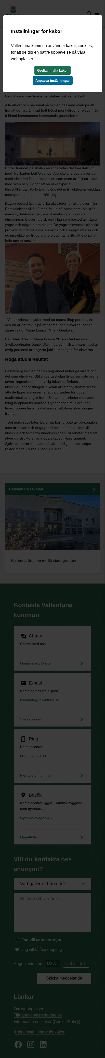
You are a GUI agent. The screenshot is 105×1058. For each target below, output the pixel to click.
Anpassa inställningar (52, 80)
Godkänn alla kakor (52, 70)
